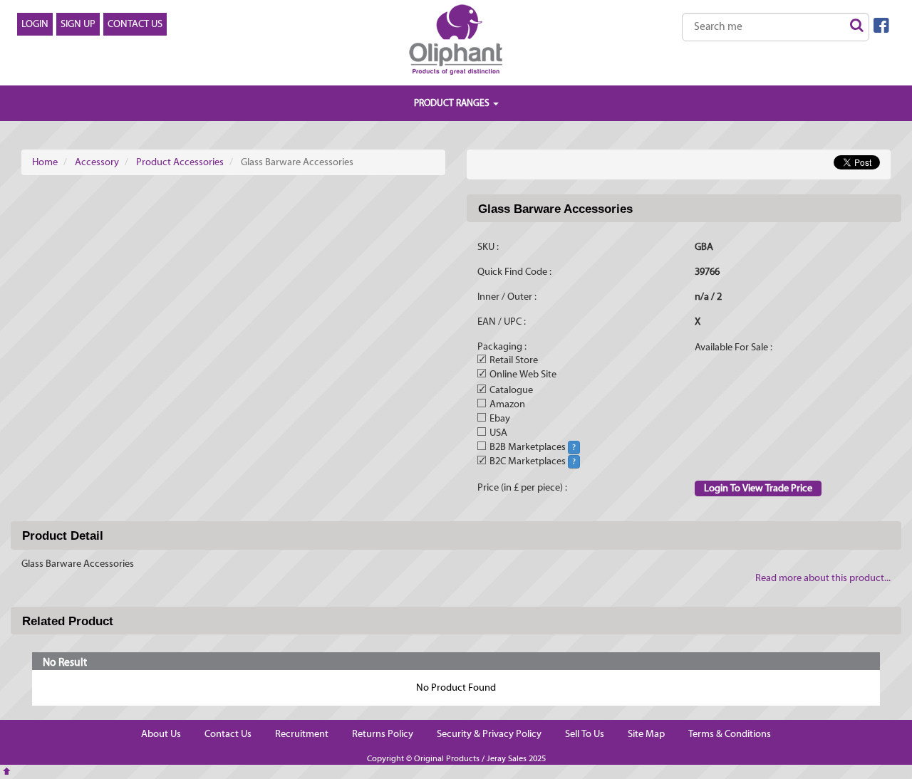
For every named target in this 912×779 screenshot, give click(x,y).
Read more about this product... (823, 578)
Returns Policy (382, 734)
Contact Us (228, 734)
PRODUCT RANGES (453, 103)
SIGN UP (78, 24)
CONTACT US (135, 24)
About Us (161, 734)
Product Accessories (180, 162)
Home (45, 162)
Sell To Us (584, 734)
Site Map (646, 734)
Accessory (97, 162)
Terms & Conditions (729, 734)
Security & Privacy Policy (489, 734)
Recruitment (301, 734)
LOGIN (34, 24)
